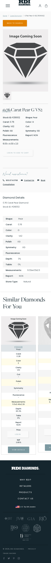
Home (5, 16)
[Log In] (39, 6)
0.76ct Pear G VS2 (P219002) (34, 16)
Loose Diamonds (16, 16)
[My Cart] (46, 6)
